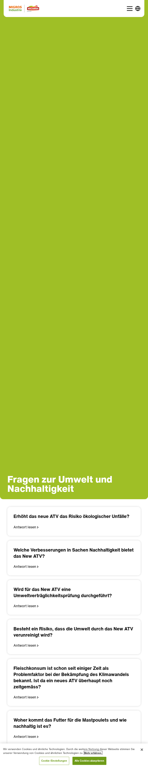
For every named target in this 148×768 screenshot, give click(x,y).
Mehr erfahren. (93, 753)
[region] (74, 755)
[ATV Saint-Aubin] (24, 8)
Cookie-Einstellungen (54, 761)
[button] (129, 8)
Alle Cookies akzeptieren (89, 761)
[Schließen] (142, 749)
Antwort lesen (24, 527)
